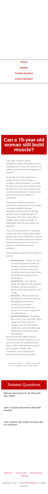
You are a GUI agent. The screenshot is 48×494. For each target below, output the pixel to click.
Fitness (24, 62)
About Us (8, 473)
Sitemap (24, 476)
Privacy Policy (36, 473)
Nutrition (24, 68)
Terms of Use (21, 473)
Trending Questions (24, 73)
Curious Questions (24, 79)
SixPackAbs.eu (31, 483)
